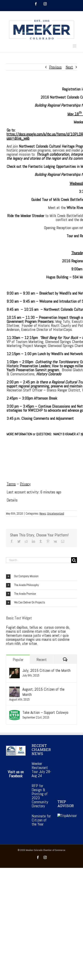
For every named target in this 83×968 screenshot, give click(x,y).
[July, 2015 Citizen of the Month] (14, 670)
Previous (55, 67)
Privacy (25, 484)
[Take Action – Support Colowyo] (14, 712)
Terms (11, 484)
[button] (41, 576)
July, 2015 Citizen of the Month (46, 670)
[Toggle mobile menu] (75, 46)
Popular (18, 659)
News (42, 513)
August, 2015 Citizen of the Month (43, 692)
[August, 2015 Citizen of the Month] (14, 689)
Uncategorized (55, 513)
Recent (41, 659)
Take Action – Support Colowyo (45, 712)
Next (69, 67)
